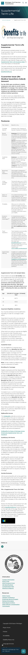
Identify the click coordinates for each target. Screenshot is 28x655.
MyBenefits (7, 416)
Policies (5, 631)
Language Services (8, 643)
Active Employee (6, 20)
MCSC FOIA (5, 581)
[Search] (23, 3)
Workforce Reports (8, 588)
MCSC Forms (6, 596)
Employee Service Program (10, 599)
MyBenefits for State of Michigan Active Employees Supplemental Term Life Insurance (13, 433)
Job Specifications (7, 585)
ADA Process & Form (8, 583)
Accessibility (6, 635)
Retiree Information (8, 601)
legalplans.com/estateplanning (19, 259)
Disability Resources (8, 639)
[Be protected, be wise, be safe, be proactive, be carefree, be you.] (14, 33)
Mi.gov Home (6, 627)
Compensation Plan (8, 586)
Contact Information (8, 579)
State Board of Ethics (8, 602)
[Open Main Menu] (26, 3)
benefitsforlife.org (6, 71)
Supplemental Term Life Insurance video (13, 62)
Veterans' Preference (8, 597)
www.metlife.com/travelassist (19, 248)
